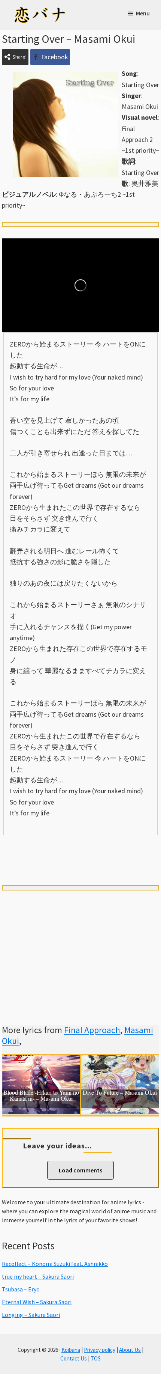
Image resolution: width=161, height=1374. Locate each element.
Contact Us (73, 1358)
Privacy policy (99, 1349)
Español (128, 848)
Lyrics (32, 848)
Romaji (80, 848)
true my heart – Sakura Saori (38, 1276)
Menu (143, 13)
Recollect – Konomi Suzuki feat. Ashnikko (55, 1263)
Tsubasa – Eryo (21, 1289)
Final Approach (92, 1030)
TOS (96, 1358)
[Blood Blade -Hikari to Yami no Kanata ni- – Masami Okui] (41, 1060)
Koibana (70, 1349)
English (80, 861)
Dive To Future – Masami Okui (120, 1092)
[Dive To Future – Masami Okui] (120, 1060)
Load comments (80, 1170)
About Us (130, 1349)
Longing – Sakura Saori (31, 1314)
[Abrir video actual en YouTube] (80, 285)
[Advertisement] (80, 949)
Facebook (54, 57)
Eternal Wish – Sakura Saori (37, 1302)
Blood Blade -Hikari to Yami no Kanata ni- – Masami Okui (41, 1095)
